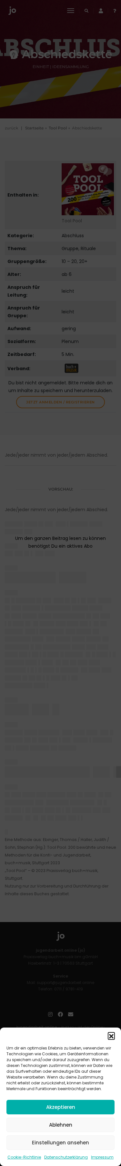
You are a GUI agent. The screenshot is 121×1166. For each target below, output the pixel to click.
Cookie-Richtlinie (24, 1157)
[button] (111, 1035)
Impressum (102, 1157)
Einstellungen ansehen (60, 1142)
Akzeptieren (60, 1107)
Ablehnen (60, 1124)
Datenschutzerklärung (66, 1157)
